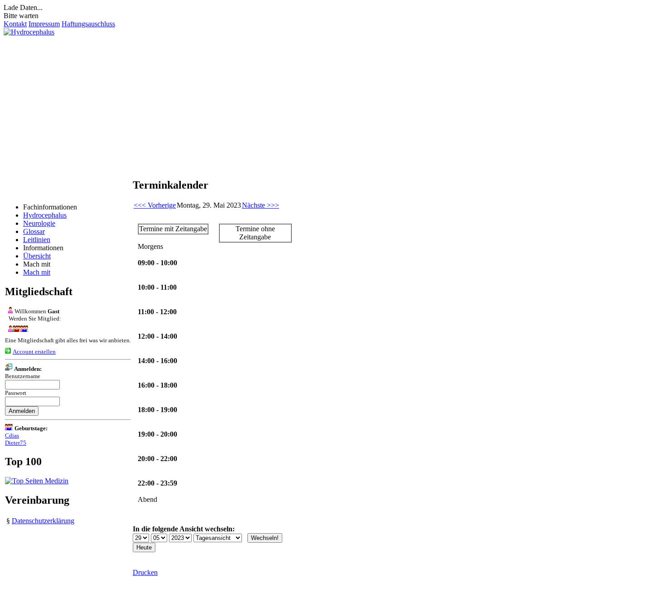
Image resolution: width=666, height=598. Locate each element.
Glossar (34, 231)
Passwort (15, 392)
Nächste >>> (260, 205)
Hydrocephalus (45, 215)
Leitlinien (36, 239)
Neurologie (39, 223)
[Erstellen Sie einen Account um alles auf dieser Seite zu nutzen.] (8, 351)
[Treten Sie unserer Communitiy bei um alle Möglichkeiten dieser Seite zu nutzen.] (16, 329)
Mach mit (36, 272)
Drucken (145, 572)
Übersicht (37, 256)
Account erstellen (34, 351)
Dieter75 (15, 442)
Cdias (12, 435)
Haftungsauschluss (88, 24)
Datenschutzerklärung (43, 521)
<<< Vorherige (155, 205)
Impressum (44, 24)
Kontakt (15, 24)
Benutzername (22, 376)
